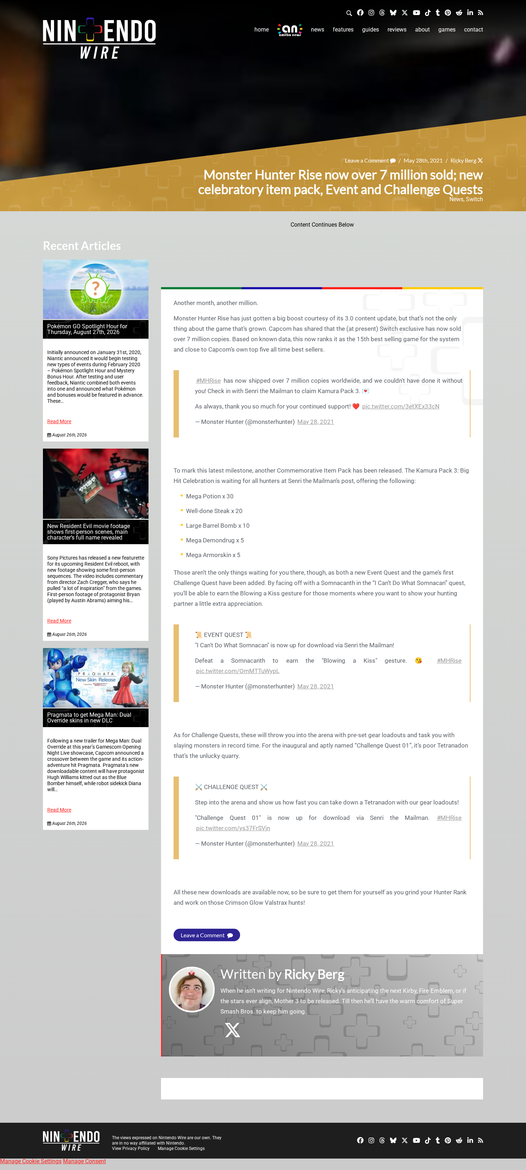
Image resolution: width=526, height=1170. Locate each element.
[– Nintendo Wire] (99, 40)
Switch (474, 199)
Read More (59, 422)
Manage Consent (84, 1161)
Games (447, 29)
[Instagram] (371, 12)
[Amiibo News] (289, 30)
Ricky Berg (463, 160)
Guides (370, 29)
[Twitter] (404, 12)
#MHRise (208, 380)
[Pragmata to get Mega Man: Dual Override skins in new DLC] (95, 705)
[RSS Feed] (480, 12)
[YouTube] (416, 12)
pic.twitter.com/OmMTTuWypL (237, 671)
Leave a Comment (367, 160)
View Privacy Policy (131, 1148)
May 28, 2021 (315, 421)
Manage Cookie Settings (181, 1148)
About (422, 29)
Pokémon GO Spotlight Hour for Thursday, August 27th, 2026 (87, 329)
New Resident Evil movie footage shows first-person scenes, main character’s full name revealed (88, 532)
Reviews (397, 29)
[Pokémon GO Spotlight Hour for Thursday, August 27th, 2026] (95, 317)
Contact (473, 29)
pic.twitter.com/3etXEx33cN (400, 406)
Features (343, 29)
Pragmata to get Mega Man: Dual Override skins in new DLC (89, 717)
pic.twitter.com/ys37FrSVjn (233, 828)
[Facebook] (360, 12)
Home (261, 29)
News (317, 29)
